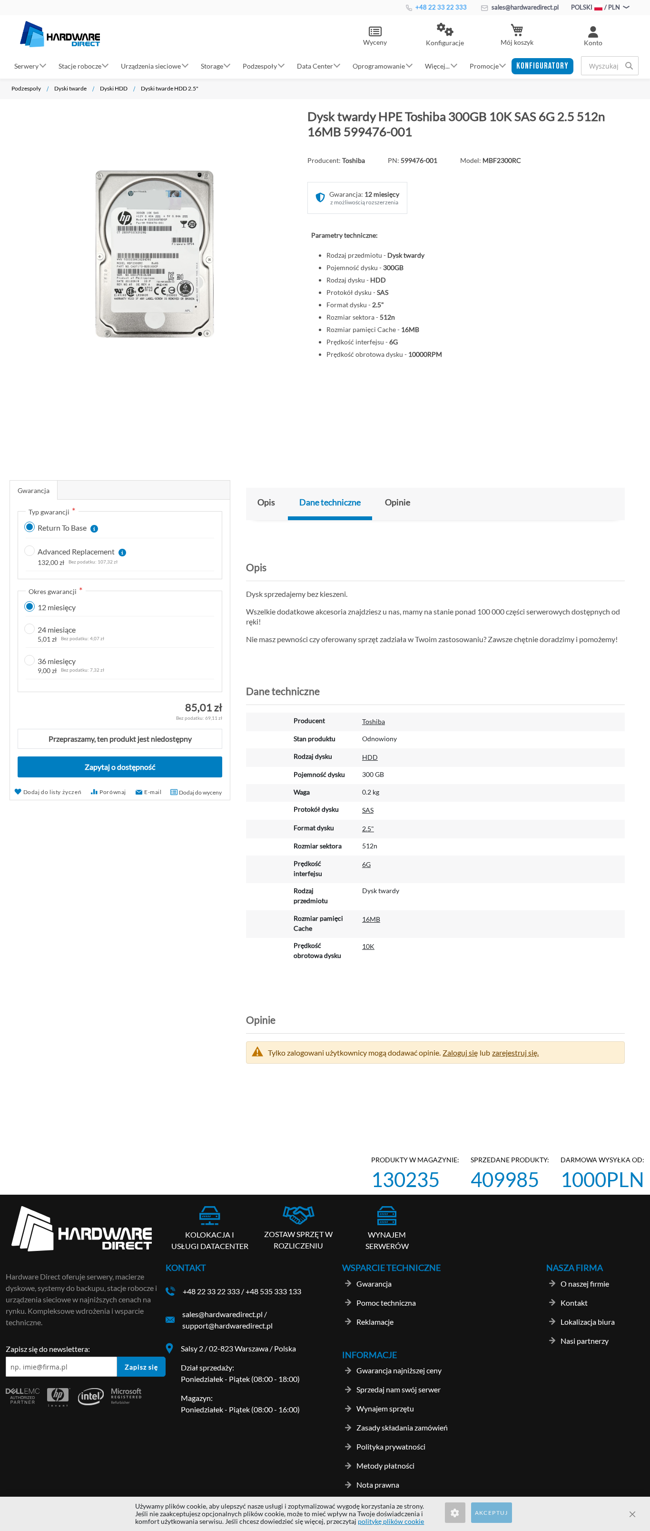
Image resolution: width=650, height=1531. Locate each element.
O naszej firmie (585, 1283)
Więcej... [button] (437, 65)
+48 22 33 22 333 (440, 7)
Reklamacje (375, 1321)
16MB (371, 919)
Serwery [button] (26, 65)
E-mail (153, 792)
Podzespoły (26, 88)
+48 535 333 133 (273, 1291)
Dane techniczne (330, 502)
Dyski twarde (70, 88)
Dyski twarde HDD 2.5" (169, 88)
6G (366, 864)
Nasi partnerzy (585, 1340)
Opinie (397, 502)
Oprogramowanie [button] (379, 65)
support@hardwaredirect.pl (227, 1325)
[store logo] (60, 34)
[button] (444, 35)
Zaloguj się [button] (460, 1052)
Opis (266, 502)
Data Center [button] (315, 65)
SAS (368, 810)
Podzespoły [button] (260, 65)
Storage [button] (212, 65)
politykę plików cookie (391, 1521)
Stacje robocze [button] (80, 65)
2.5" (368, 829)
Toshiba (373, 721)
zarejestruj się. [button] (515, 1052)
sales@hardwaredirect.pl (524, 7)
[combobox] (610, 65)
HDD (370, 757)
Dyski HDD (114, 88)
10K (368, 946)
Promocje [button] (484, 65)
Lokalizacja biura (588, 1321)
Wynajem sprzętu (385, 1408)
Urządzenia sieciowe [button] (151, 65)
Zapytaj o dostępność (120, 766)
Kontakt (574, 1302)
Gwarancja (33, 490)
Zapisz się (141, 1367)
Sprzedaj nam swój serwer (398, 1389)
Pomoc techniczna (386, 1302)
